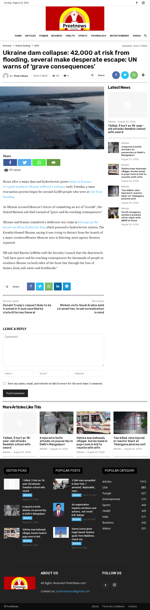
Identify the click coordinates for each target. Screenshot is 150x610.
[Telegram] (67, 286)
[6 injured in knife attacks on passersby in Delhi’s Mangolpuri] (113, 147)
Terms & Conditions (113, 606)
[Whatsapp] (39, 162)
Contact (132, 606)
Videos (137, 35)
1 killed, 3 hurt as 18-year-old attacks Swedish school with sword (127, 129)
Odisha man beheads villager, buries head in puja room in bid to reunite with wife (133, 172)
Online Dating (22, 45)
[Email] (53, 162)
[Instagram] (143, 2)
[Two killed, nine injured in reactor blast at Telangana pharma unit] (113, 191)
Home (18, 35)
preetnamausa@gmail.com (73, 591)
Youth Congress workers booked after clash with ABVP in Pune (131, 216)
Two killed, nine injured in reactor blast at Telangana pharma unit (132, 194)
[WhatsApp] (134, 75)
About (95, 606)
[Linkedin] (58, 286)
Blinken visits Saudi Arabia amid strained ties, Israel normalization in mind (80, 309)
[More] (143, 75)
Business (56, 35)
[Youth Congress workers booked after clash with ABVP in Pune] (113, 212)
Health (70, 35)
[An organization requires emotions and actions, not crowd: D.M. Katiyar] (61, 510)
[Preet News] (75, 18)
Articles (30, 35)
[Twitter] (125, 75)
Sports (82, 35)
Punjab (43, 35)
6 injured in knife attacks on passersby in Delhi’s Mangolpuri (133, 151)
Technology (98, 35)
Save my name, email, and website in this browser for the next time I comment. (55, 383)
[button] (145, 36)
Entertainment (119, 35)
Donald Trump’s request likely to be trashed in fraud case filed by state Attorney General (27, 309)
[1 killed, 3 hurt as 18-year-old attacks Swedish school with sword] (127, 105)
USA (36, 45)
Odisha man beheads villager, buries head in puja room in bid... (34, 533)
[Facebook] (137, 2)
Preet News (21, 76)
